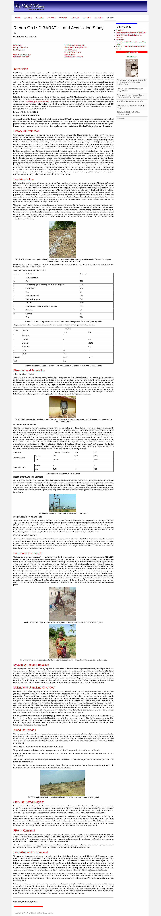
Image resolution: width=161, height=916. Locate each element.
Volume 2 (39, 18)
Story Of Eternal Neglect (72, 52)
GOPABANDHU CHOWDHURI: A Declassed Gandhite (128, 113)
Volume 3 (51, 18)
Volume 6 (87, 18)
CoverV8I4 (119, 30)
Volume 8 (110, 18)
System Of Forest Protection (74, 45)
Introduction (17, 45)
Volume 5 (75, 18)
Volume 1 (28, 18)
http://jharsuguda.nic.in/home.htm (37, 102)
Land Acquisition (19, 50)
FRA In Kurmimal (24, 830)
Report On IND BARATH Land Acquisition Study (131, 107)
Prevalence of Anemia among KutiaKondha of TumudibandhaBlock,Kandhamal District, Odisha (131, 82)
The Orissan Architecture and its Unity (130, 101)
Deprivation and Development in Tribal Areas (131, 33)
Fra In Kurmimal (69, 54)
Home (17, 18)
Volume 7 (98, 18)
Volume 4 (63, 18)
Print (15, 33)
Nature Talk (120, 40)
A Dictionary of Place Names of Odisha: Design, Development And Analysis (130, 96)
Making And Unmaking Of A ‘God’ (75, 47)
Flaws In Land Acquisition (22, 54)
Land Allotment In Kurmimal (73, 57)
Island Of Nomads (70, 50)
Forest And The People (21, 57)
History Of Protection (20, 47)
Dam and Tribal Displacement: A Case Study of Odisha (130, 90)
